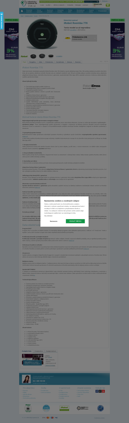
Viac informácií (48, 215)
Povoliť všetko (75, 221)
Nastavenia (53, 221)
